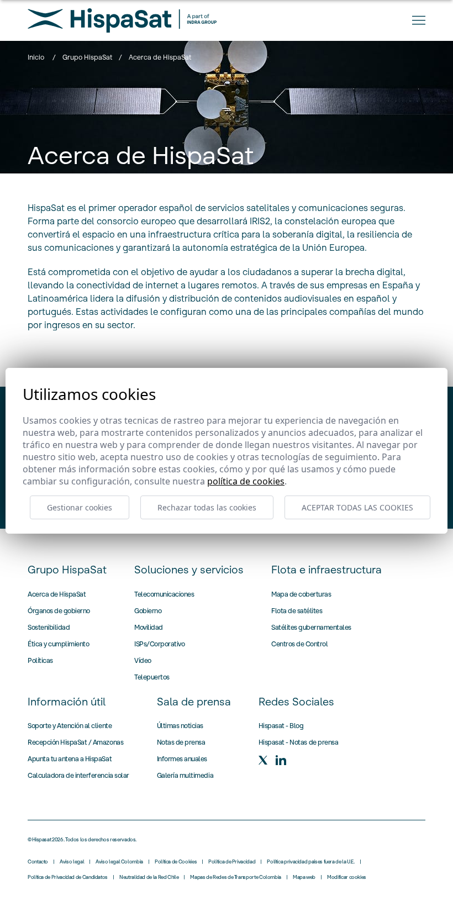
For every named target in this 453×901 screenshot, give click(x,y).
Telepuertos (152, 677)
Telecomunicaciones (164, 594)
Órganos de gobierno (59, 611)
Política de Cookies (176, 861)
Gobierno (147, 611)
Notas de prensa (181, 742)
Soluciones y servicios (189, 569)
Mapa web (304, 877)
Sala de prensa (194, 701)
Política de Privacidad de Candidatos (68, 877)
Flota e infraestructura (326, 569)
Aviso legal (72, 861)
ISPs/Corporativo (159, 644)
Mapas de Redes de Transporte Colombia (235, 877)
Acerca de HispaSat (57, 594)
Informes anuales (182, 759)
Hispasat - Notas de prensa (299, 742)
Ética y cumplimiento (58, 644)
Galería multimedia (185, 775)
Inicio (36, 57)
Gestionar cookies (79, 507)
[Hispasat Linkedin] (280, 760)
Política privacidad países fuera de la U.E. (311, 861)
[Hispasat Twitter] (263, 760)
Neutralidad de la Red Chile (148, 877)
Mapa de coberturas (301, 594)
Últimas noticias (180, 725)
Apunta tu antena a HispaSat (70, 759)
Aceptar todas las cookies (357, 507)
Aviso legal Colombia (119, 861)
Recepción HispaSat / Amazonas (75, 742)
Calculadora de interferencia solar (78, 775)
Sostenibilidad (49, 627)
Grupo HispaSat (87, 57)
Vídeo (142, 660)
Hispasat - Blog (281, 725)
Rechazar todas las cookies (206, 507)
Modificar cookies (346, 877)
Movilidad (148, 627)
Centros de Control (299, 644)
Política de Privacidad (231, 861)
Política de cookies (246, 481)
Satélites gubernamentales (311, 627)
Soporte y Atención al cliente (70, 725)
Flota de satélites (296, 611)
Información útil (67, 701)
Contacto (38, 861)
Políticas (40, 660)
